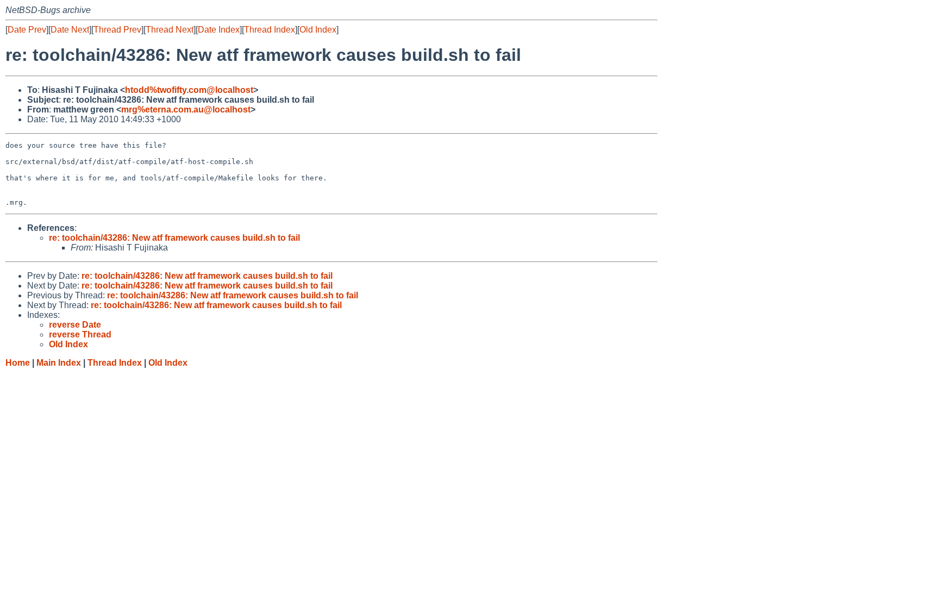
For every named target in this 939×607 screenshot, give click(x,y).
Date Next (70, 29)
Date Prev (27, 29)
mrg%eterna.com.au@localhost (186, 109)
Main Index (58, 362)
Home (17, 362)
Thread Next (169, 29)
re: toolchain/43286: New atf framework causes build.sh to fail (174, 237)
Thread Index (269, 29)
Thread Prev (117, 29)
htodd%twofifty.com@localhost (189, 90)
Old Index (317, 29)
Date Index (219, 29)
